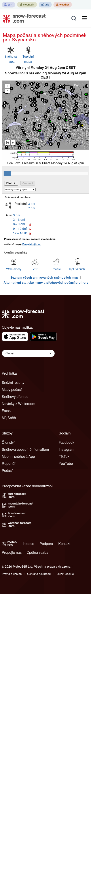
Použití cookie (64, 574)
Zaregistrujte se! (31, 244)
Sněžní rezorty (13, 382)
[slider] (7, 173)
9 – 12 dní (20, 228)
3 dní (31, 203)
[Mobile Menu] (84, 18)
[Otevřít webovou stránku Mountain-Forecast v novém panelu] (27, 4)
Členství (8, 442)
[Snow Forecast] (23, 18)
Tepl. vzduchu (77, 269)
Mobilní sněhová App (18, 456)
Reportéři (9, 463)
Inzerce (28, 543)
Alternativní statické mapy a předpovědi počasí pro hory (46, 282)
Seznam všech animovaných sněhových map (44, 277)
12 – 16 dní (20, 233)
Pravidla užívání (12, 574)
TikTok (64, 456)
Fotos (6, 410)
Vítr (35, 269)
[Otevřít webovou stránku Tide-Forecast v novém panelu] (45, 4)
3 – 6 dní (19, 219)
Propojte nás (12, 552)
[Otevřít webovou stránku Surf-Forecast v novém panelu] (8, 4)
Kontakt (64, 543)
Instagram (66, 449)
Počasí (56, 269)
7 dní (31, 208)
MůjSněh (9, 417)
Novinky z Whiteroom (18, 403)
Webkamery (13, 269)
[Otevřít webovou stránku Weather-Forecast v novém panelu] (62, 4)
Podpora (46, 543)
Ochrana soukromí (39, 574)
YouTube (66, 463)
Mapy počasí (12, 389)
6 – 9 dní (19, 224)
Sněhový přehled (15, 396)
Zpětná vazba (37, 552)
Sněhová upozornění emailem (25, 449)
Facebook (66, 442)
